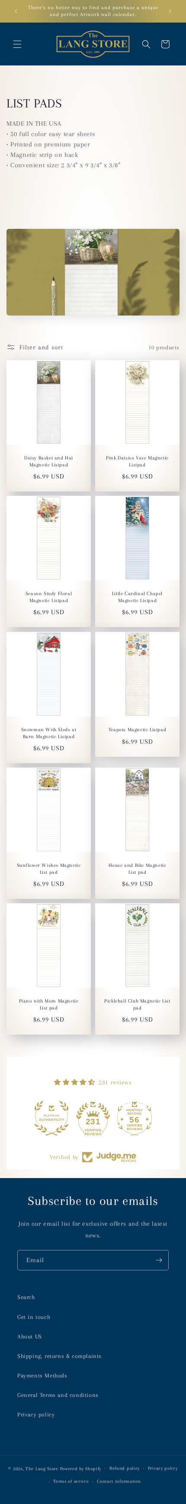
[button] (17, 44)
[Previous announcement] (16, 11)
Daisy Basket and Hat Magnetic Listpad (48, 461)
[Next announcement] (170, 11)
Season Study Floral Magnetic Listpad (49, 597)
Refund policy (124, 1468)
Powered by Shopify (81, 1468)
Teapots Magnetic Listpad (137, 729)
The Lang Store (42, 1468)
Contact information (119, 1481)
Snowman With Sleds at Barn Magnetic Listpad (49, 733)
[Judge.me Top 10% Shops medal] (134, 1118)
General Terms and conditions (58, 1395)
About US (29, 1336)
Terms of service (71, 1481)
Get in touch (33, 1317)
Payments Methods (42, 1375)
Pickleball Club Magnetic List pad (137, 1004)
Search (26, 1297)
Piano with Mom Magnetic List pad (49, 1004)
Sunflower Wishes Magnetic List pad (49, 869)
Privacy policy (36, 1414)
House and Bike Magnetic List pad (138, 869)
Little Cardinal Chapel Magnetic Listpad (137, 597)
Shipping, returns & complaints (59, 1356)
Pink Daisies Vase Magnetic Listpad (137, 461)
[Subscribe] (158, 1260)
